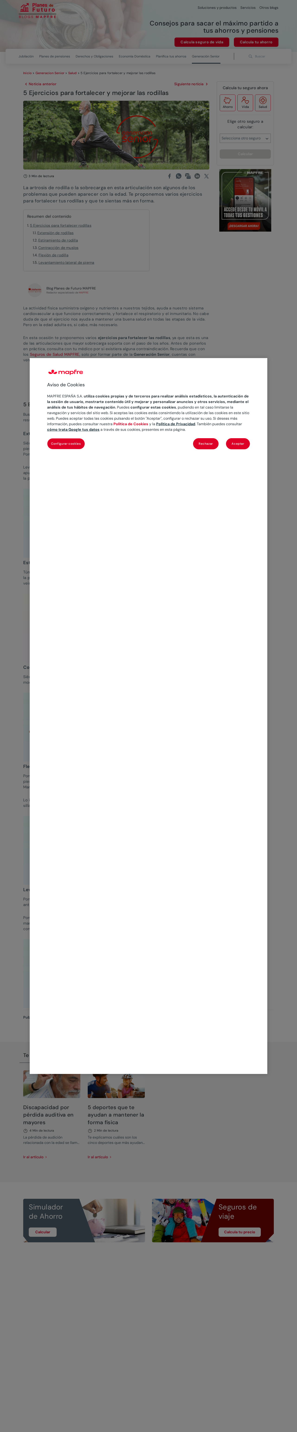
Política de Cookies (130, 424)
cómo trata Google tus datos (73, 429)
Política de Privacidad (175, 424)
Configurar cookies (66, 444)
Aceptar (238, 444)
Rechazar (206, 444)
